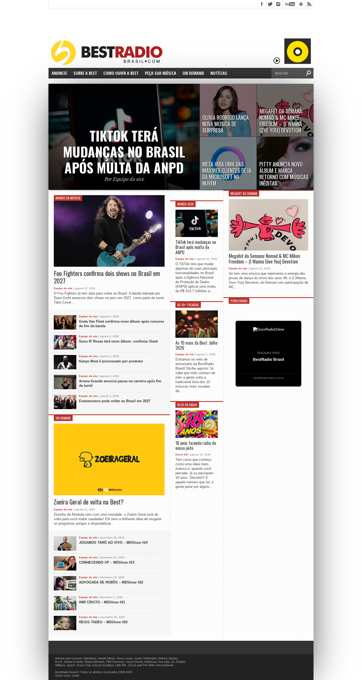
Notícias (218, 73)
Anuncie (59, 73)
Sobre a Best (85, 73)
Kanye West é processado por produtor (111, 361)
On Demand (193, 73)
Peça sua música (160, 73)
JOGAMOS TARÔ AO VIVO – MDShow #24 (113, 543)
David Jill (181, 454)
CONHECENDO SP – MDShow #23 (106, 562)
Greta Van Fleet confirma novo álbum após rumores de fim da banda (121, 323)
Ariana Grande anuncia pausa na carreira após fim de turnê (120, 383)
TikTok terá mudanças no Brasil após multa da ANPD (195, 247)
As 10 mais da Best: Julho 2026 (196, 345)
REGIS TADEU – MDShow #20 (103, 622)
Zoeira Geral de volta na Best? (89, 502)
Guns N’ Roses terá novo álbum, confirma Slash (118, 341)
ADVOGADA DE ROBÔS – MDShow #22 (111, 582)
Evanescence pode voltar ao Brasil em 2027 (114, 401)
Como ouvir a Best (121, 73)
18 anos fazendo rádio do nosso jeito (195, 446)
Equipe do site (63, 288)
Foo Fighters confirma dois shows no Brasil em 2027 (107, 277)
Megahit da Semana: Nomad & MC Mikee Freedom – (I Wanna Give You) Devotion (264, 259)
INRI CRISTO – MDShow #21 (102, 602)
